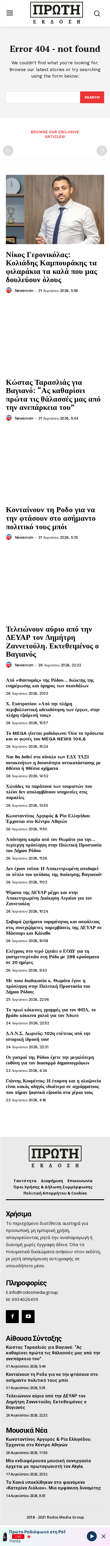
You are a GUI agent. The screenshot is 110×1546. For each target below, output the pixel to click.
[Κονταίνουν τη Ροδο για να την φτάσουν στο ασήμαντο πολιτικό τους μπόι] (55, 465)
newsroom (24, 290)
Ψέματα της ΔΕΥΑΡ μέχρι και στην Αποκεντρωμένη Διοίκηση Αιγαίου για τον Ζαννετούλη (49, 898)
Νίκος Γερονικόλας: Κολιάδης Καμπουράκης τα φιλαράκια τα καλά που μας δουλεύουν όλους (51, 267)
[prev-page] (8, 150)
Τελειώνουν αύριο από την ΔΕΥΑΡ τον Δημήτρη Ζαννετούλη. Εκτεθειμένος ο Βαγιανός (52, 641)
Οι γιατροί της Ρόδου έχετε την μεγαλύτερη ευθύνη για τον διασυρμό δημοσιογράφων (50, 1060)
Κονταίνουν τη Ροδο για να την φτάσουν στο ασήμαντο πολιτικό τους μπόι (51, 517)
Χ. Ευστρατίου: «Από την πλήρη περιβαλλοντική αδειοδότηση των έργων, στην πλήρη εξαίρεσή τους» (53, 709)
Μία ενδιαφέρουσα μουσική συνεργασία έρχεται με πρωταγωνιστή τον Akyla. (48, 1463)
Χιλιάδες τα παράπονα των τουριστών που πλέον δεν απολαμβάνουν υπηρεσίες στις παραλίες (49, 791)
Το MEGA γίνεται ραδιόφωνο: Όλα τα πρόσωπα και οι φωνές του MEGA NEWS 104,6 (55, 736)
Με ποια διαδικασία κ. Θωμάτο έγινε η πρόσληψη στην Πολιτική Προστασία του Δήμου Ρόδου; (48, 986)
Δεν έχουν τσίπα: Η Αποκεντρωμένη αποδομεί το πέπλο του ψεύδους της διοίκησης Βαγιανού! (53, 871)
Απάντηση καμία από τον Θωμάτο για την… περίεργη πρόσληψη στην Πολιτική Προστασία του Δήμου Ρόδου (53, 845)
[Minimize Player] (103, 1536)
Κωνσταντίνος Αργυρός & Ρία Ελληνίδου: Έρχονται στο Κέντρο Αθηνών (48, 818)
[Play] (91, 1535)
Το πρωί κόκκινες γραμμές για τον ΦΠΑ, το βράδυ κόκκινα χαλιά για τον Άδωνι (51, 1012)
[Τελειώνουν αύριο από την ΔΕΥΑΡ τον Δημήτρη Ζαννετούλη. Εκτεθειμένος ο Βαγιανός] (55, 584)
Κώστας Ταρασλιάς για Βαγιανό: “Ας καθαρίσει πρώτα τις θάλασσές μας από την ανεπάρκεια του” (53, 394)
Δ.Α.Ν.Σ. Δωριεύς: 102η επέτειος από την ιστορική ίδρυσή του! (48, 1036)
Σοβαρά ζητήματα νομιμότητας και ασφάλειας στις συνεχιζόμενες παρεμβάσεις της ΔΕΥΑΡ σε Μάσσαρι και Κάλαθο (54, 927)
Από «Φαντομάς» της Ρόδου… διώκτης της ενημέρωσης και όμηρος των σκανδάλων (50, 683)
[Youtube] (28, 1316)
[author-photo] (9, 290)
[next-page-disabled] (102, 150)
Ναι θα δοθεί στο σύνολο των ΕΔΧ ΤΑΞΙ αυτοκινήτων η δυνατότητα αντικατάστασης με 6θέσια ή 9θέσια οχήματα (53, 762)
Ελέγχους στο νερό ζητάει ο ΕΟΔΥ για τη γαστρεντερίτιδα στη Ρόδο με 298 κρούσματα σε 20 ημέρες (52, 956)
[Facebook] (12, 1316)
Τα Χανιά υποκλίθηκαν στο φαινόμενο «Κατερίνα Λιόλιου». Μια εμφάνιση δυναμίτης (53, 1485)
